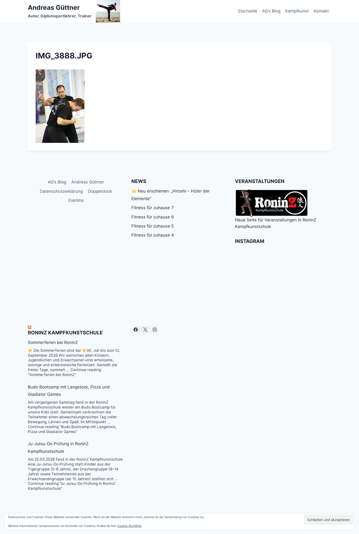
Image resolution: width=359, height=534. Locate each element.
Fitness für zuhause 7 (152, 207)
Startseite (247, 11)
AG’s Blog (271, 11)
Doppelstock (100, 191)
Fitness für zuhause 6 (152, 217)
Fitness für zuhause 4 (152, 235)
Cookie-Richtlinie (129, 526)
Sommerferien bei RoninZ (53, 342)
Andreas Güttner (87, 182)
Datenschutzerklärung (61, 191)
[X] (145, 330)
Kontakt (321, 11)
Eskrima (76, 200)
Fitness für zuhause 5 (152, 226)
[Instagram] (154, 330)
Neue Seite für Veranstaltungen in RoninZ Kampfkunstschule (275, 223)
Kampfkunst (297, 11)
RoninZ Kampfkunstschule (65, 333)
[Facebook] (135, 330)
